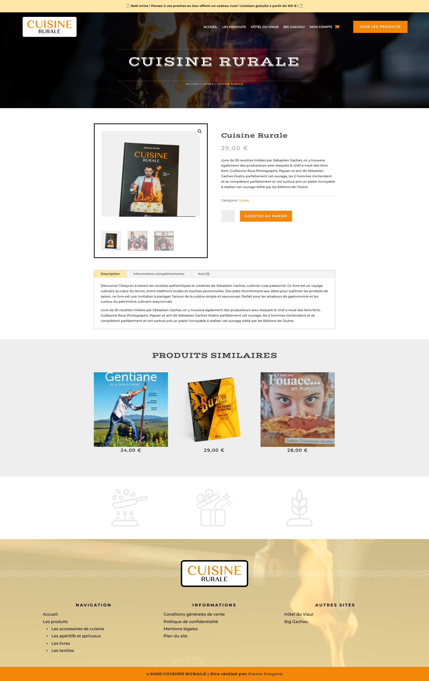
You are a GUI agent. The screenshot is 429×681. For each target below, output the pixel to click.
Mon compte (321, 27)
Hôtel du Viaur (265, 27)
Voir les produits (380, 27)
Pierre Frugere (265, 674)
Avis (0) (204, 274)
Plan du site (175, 636)
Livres (208, 84)
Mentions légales (181, 628)
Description (110, 274)
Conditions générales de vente (194, 614)
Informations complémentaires (158, 274)
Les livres (60, 643)
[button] (200, 131)
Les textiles (62, 650)
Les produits (234, 27)
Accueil (210, 27)
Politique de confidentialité (191, 621)
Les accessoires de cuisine (77, 628)
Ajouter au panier (266, 216)
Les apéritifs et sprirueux (76, 636)
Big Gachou (294, 27)
